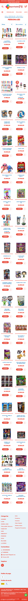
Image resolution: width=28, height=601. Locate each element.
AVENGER (3, 519)
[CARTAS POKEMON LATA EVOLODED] (10, 156)
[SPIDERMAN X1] (10, 262)
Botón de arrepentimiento (9, 593)
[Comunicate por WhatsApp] (25, 595)
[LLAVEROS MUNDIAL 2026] (10, 48)
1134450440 (5, 552)
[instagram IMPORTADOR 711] (2, 565)
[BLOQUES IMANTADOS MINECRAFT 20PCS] (24, 396)
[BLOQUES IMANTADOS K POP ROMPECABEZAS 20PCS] (24, 502)
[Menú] (2, 12)
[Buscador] (2, 7)
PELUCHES (19, 12)
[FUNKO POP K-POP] (24, 289)
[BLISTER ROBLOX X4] (24, 449)
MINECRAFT (4, 533)
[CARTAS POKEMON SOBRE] (10, 75)
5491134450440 (6, 549)
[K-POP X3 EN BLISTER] (24, 263)
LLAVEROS (3, 543)
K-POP (2, 521)
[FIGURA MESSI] (24, 234)
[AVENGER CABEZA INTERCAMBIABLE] (10, 290)
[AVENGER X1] (10, 395)
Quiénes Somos (18, 525)
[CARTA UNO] (24, 155)
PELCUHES (3, 540)
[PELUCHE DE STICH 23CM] (10, 182)
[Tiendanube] (5, 595)
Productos (17, 518)
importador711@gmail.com (9, 554)
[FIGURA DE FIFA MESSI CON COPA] (24, 423)
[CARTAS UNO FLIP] (10, 368)
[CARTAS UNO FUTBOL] (10, 343)
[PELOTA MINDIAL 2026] (24, 129)
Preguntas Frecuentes (20, 527)
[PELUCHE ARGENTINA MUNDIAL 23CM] (10, 316)
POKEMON (3, 536)
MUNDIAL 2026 (4, 524)
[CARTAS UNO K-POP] (10, 209)
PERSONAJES (10, 12)
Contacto (17, 520)
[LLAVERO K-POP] (24, 47)
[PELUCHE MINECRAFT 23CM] (10, 476)
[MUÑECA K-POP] (24, 74)
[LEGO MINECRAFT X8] (24, 209)
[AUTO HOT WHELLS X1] (10, 502)
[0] (25, 7)
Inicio (6, 16)
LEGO (2, 531)
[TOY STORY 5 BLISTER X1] (24, 343)
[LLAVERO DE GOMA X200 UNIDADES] (10, 101)
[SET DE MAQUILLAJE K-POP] (24, 476)
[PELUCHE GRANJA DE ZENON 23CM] (24, 369)
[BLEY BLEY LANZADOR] (24, 316)
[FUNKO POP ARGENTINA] (10, 129)
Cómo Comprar (18, 523)
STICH (2, 538)
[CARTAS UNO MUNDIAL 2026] (10, 237)
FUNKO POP (4, 528)
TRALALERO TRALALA (6, 526)
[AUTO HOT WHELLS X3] (10, 423)
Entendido (24, 599)
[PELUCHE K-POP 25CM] (24, 102)
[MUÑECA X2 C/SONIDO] (10, 449)
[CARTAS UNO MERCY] (24, 182)
